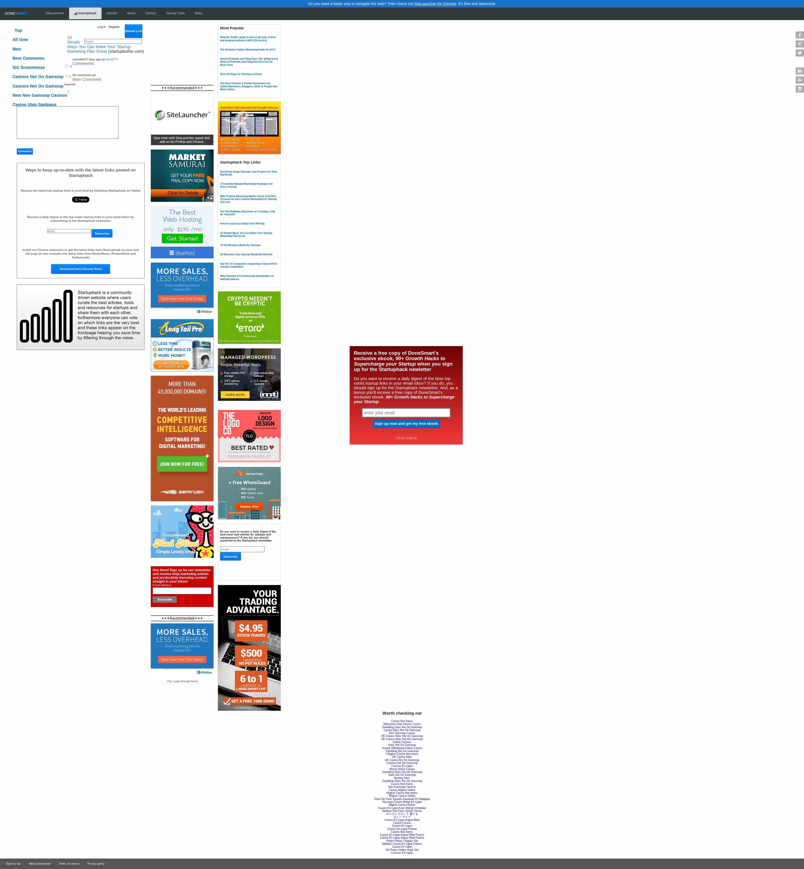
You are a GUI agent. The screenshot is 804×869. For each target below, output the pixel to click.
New (17, 49)
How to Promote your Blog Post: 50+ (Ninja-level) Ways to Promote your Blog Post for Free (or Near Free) (249, 61)
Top (18, 30)
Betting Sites (402, 778)
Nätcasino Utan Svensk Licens (402, 724)
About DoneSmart (39, 863)
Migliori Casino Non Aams (402, 792)
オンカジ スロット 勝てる (402, 813)
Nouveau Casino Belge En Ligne (402, 801)
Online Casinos (402, 742)
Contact (151, 13)
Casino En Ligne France (402, 828)
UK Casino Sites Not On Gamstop (402, 735)
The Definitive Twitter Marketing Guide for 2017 (248, 49)
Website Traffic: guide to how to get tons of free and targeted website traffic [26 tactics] (248, 39)
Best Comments (28, 58)
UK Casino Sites (402, 756)
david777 (112, 59)
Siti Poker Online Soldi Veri (402, 849)
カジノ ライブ (402, 816)
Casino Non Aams (402, 721)
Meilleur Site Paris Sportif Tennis (402, 810)
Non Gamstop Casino (402, 733)
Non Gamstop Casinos (402, 786)
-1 (70, 66)
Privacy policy (96, 863)
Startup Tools (175, 13)
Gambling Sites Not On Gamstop (402, 727)
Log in (102, 26)
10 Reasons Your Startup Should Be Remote (246, 254)
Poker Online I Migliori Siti (402, 840)
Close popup (406, 438)
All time (20, 39)
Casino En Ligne (402, 825)
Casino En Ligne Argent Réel (402, 819)
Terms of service (69, 863)
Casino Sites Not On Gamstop (402, 730)
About (131, 13)
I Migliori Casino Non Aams (402, 754)
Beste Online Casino (402, 769)
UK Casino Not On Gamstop (402, 760)
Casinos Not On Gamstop (38, 76)
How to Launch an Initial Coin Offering (242, 223)
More (198, 13)
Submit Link (133, 31)
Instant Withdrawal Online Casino (402, 748)
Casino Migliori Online (402, 790)
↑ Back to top (12, 863)
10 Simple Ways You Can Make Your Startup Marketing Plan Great (98, 44)
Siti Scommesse (29, 67)
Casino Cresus (402, 822)
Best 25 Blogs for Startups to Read (241, 74)
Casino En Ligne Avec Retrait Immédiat (402, 808)
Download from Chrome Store (81, 269)
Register (114, 26)
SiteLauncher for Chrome (435, 4)
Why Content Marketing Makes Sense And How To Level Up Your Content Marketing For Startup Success (248, 199)
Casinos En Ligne (402, 765)
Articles (112, 13)
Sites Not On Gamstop (402, 745)
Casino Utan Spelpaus (35, 104)
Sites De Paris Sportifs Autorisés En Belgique (402, 799)
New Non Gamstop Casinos (40, 95)
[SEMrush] (182, 377)
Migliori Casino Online (402, 795)
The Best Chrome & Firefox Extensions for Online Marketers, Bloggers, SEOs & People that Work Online (248, 86)
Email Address (162, 585)
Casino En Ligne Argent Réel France (402, 834)
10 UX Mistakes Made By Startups (240, 245)
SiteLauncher (55, 13)
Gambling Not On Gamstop (402, 751)
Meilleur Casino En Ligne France (402, 843)
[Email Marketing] (182, 264)
